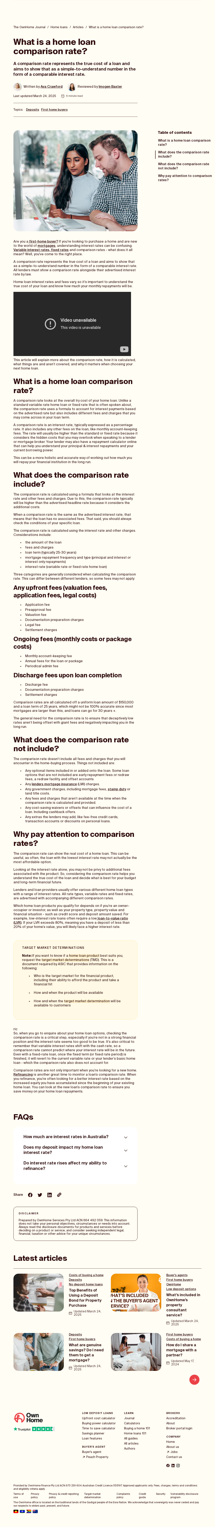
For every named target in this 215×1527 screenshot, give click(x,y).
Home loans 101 (135, 1433)
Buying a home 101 (137, 1428)
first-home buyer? (43, 241)
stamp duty (117, 789)
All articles (131, 1443)
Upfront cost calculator (98, 1418)
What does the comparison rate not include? (183, 166)
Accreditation (175, 1418)
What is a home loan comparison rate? (184, 143)
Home (170, 1442)
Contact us (174, 1457)
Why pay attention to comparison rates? (185, 178)
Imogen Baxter (110, 87)
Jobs (174, 1452)
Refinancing (23, 1074)
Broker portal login (179, 1428)
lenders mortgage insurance (54, 784)
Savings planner (93, 1433)
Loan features (92, 1438)
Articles (78, 27)
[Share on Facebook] (30, 1196)
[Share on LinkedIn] (49, 1196)
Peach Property (97, 1457)
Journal (129, 1418)
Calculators (132, 1423)
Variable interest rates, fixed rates (41, 250)
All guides (131, 1438)
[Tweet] (40, 1196)
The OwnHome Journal (29, 27)
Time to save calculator (98, 1428)
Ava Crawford (52, 87)
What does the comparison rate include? (183, 154)
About (170, 1423)
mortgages (46, 246)
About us (172, 1447)
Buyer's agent (91, 1452)
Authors (129, 1448)
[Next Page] (194, 1380)
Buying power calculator (99, 1423)
